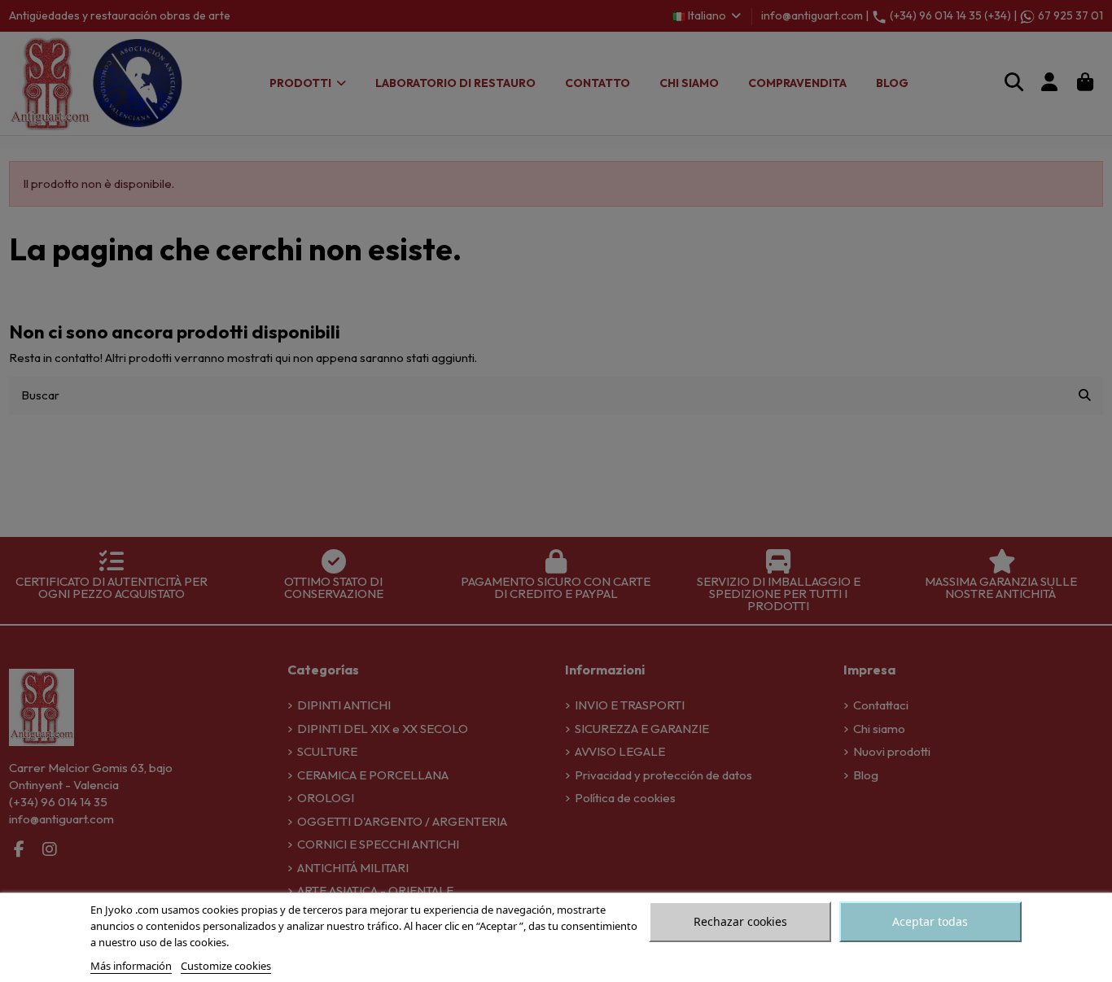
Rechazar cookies (740, 921)
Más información (131, 965)
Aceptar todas (930, 921)
